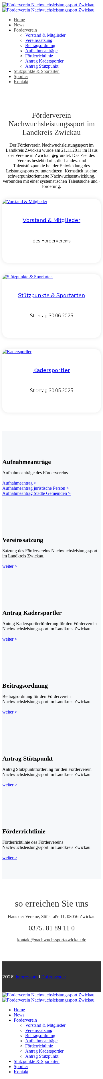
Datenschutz (53, 977)
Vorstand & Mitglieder (45, 35)
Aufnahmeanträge (41, 50)
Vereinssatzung (38, 40)
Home (19, 19)
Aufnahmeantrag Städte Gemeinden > (36, 493)
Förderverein (25, 30)
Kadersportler (51, 370)
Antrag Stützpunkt (41, 66)
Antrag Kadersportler (44, 61)
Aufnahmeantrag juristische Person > (35, 488)
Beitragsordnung (40, 45)
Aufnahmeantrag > (19, 483)
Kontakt (21, 81)
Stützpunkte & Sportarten (37, 71)
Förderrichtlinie (39, 55)
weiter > (9, 566)
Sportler (21, 76)
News (19, 24)
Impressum (27, 977)
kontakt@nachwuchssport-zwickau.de (51, 939)
